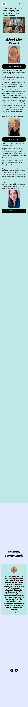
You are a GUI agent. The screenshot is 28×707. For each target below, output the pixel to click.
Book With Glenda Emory (14, 66)
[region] (14, 618)
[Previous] (12, 670)
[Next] (16, 670)
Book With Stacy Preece (14, 139)
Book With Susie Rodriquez (14, 211)
